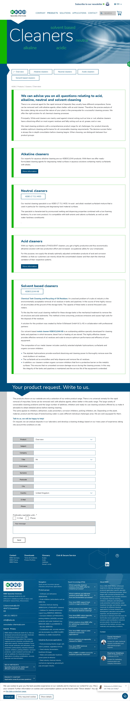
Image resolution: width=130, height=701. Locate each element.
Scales (44, 558)
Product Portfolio (29, 560)
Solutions (65, 13)
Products (52, 13)
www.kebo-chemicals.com (14, 624)
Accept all (9, 697)
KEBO (14, 87)
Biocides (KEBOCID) (46, 627)
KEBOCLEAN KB (32, 291)
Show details (46, 697)
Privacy (13, 629)
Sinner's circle (46, 564)
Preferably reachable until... (25, 515)
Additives (45, 562)
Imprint (6, 629)
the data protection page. (16, 691)
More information (30, 171)
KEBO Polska (14, 562)
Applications (79, 13)
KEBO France (14, 560)
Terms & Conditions (30, 558)
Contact (92, 13)
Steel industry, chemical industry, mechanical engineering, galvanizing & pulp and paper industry (51, 663)
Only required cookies (27, 697)
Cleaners (28, 87)
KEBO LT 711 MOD (33, 196)
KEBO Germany (14, 558)
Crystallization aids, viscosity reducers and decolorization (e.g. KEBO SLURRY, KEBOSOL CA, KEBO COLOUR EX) (51, 632)
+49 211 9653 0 (10, 615)
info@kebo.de (9, 620)
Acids (44, 560)
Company (40, 13)
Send (19, 540)
